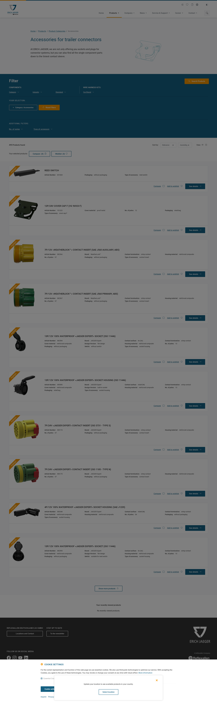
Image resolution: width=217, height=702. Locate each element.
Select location (108, 692)
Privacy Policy (53, 697)
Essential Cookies (50, 678)
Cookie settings (51, 689)
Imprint (43, 697)
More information (145, 673)
